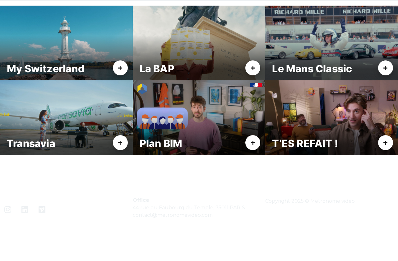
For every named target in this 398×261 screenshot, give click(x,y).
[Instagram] (8, 209)
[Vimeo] (42, 209)
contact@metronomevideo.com (173, 215)
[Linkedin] (25, 209)
